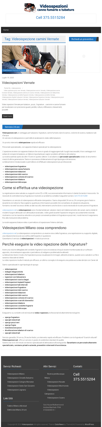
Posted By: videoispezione (12, 88)
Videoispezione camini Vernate (35, 90)
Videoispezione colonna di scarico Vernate (26, 93)
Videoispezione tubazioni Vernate (39, 99)
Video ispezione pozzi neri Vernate (14, 90)
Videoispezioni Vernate (18, 83)
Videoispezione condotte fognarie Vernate (20, 95)
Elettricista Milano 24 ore (16, 410)
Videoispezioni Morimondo (58, 386)
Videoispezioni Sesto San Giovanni (21, 386)
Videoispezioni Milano (16, 374)
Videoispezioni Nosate (56, 382)
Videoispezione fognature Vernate (39, 97)
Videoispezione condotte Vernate (44, 95)
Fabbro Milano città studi (17, 406)
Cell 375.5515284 (51, 17)
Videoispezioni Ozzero (56, 398)
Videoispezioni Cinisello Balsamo (20, 378)
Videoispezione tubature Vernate (17, 99)
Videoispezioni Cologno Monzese (20, 382)
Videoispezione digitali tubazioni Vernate (15, 97)
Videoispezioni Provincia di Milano (14, 70)
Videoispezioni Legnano (16, 390)
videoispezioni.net (9, 210)
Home (6, 30)
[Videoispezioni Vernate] (34, 60)
